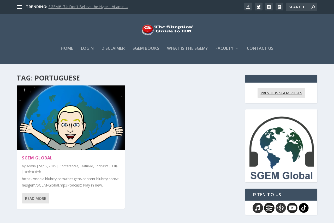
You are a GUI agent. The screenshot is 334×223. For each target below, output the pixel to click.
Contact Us (260, 48)
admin (31, 166)
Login (87, 48)
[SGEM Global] (71, 117)
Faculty (225, 48)
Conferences (68, 166)
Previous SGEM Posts (281, 92)
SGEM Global (37, 158)
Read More (35, 198)
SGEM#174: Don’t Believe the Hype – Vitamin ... (88, 6)
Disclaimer (113, 48)
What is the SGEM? (187, 48)
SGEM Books (146, 48)
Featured (86, 166)
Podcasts (101, 166)
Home (67, 48)
